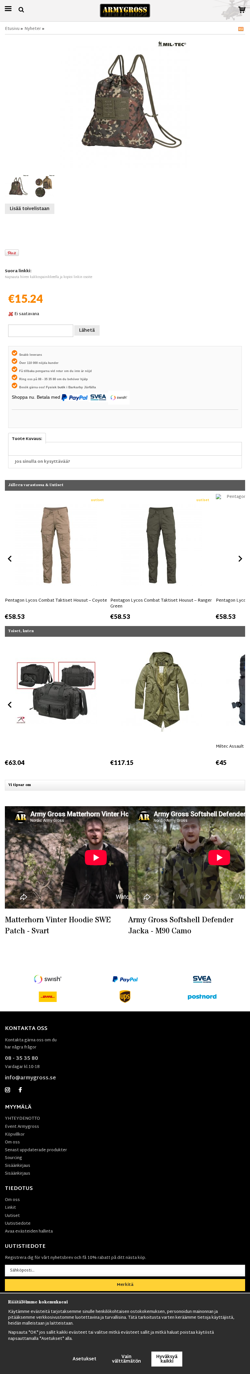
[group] (56, 557)
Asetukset (84, 1359)
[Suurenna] (125, 103)
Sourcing (13, 1158)
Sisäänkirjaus (17, 1166)
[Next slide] (240, 559)
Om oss (12, 1142)
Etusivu (12, 29)
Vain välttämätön (126, 1359)
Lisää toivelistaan (29, 209)
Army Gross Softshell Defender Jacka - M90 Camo (180, 926)
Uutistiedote (18, 1224)
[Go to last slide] (10, 559)
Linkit (10, 1208)
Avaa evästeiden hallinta (29, 1231)
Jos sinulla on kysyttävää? (42, 462)
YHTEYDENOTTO (22, 1119)
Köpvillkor (15, 1135)
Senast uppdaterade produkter (36, 1150)
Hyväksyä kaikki (166, 1359)
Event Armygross (22, 1127)
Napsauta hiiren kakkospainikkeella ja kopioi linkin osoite (48, 277)
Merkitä (125, 1285)
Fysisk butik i (57, 387)
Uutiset (12, 1216)
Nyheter (32, 29)
